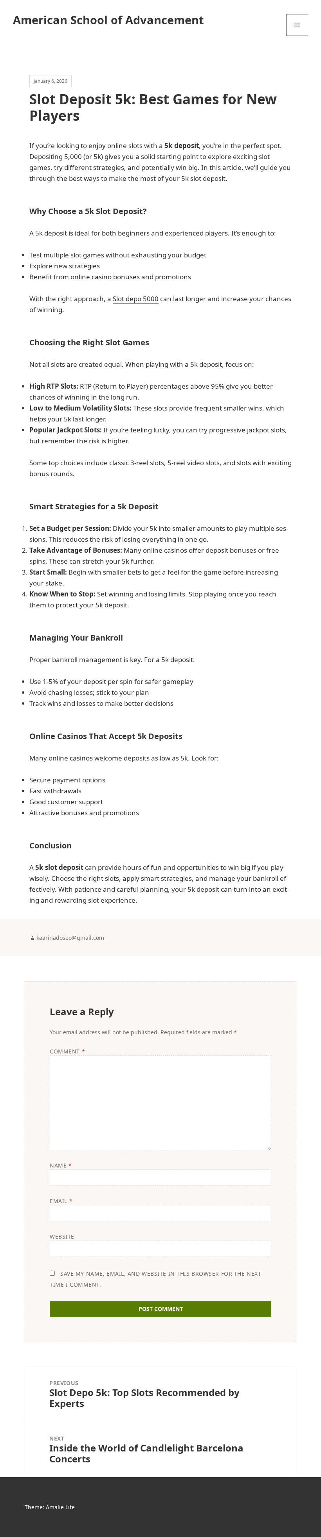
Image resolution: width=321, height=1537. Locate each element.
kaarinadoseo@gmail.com (70, 937)
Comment (67, 1051)
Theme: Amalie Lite (50, 1507)
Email (61, 1201)
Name (61, 1165)
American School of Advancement (108, 19)
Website (62, 1236)
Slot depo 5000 (136, 298)
